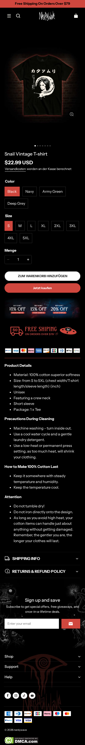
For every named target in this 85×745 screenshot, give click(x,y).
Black (12, 191)
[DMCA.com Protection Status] (21, 743)
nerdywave (20, 729)
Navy (29, 191)
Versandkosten (15, 169)
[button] (9, 15)
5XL (26, 238)
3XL (72, 225)
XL (43, 225)
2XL (57, 225)
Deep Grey (16, 203)
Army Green (52, 191)
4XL (10, 238)
